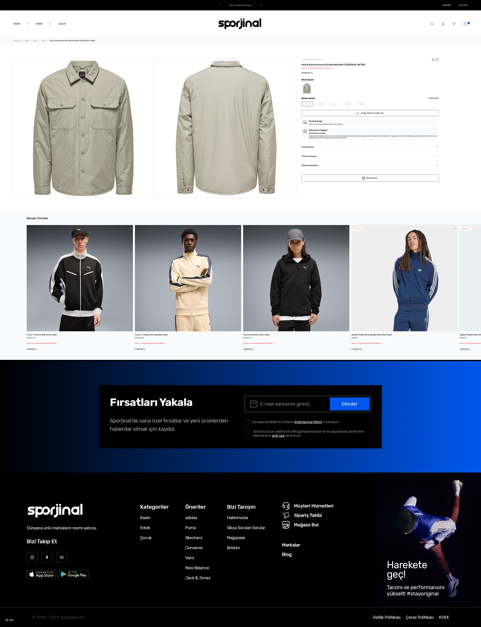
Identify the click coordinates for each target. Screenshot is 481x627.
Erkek (27, 41)
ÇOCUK (62, 23)
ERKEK (39, 23)
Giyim (35, 41)
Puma (190, 527)
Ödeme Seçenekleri (310, 165)
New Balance (197, 567)
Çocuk (146, 537)
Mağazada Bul (371, 178)
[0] (464, 23)
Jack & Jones (197, 577)
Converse (194, 547)
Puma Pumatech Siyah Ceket (256, 335)
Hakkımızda (237, 517)
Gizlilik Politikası (387, 617)
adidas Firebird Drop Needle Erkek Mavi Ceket (371, 335)
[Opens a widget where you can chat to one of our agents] (9, 620)
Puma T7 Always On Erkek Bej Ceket (151, 335)
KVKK (444, 617)
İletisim (233, 547)
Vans (189, 557)
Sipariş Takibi (463, 5)
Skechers (193, 537)
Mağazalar (236, 537)
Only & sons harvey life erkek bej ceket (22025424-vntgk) (72, 41)
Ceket (43, 41)
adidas (191, 517)
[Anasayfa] (240, 23)
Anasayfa (17, 41)
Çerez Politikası (420, 617)
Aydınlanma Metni (308, 422)
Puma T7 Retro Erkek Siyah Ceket (42, 335)
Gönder (350, 404)
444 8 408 (446, 5)
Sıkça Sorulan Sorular (246, 527)
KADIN (16, 23)
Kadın (145, 517)
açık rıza (278, 436)
